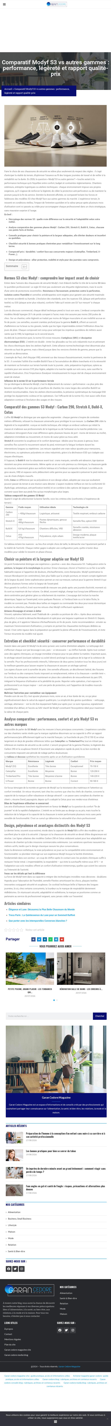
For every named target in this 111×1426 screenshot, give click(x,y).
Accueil (8, 88)
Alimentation (14, 1212)
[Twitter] (15, 1269)
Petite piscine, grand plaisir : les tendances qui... (30, 990)
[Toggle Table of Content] (23, 266)
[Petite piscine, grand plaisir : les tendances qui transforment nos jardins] (30, 969)
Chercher (99, 1016)
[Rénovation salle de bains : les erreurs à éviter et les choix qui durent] (81, 969)
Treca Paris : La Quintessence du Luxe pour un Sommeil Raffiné (42, 915)
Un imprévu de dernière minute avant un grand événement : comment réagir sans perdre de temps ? (66, 1170)
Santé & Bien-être (16, 1251)
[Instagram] (22, 1269)
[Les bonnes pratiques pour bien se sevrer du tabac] (14, 1155)
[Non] (107, 1418)
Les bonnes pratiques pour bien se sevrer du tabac (51, 1151)
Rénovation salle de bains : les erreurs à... (81, 988)
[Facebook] (9, 1269)
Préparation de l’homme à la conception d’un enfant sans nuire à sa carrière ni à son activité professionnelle (65, 1135)
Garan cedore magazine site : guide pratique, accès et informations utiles (37, 1376)
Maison (11, 1231)
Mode (11, 1238)
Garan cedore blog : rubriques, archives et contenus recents (69, 1379)
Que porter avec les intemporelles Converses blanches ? (38, 920)
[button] (33, 939)
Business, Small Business (19, 1218)
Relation (12, 1244)
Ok (55, 1422)
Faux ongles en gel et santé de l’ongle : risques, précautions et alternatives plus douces (65, 1188)
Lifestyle (12, 1225)
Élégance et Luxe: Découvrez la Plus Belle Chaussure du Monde (42, 909)
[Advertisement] (55, 30)
